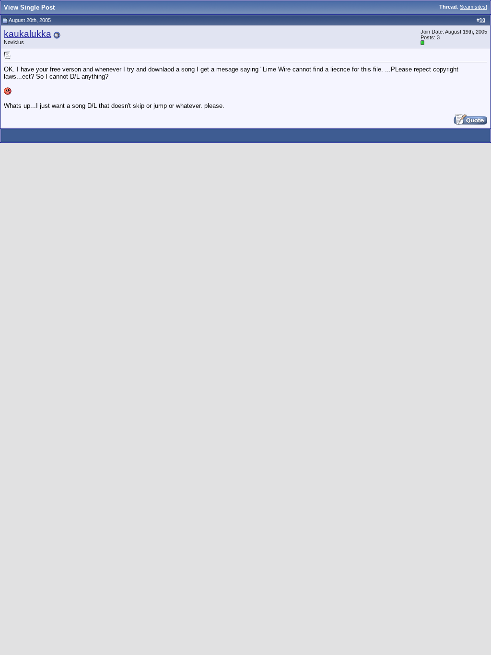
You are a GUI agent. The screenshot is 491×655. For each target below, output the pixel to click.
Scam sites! (473, 7)
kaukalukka (27, 34)
